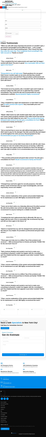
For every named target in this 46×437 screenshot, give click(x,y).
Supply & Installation (4, 418)
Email (6, 24)
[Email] (2, 382)
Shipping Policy (3, 407)
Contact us (2, 409)
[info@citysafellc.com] (1, 2)
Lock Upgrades (3, 414)
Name (6, 20)
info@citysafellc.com (8, 2)
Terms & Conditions (3, 402)
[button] (23, 12)
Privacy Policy (3, 405)
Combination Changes (4, 416)
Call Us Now (5, 377)
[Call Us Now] (2, 378)
